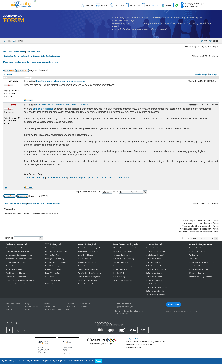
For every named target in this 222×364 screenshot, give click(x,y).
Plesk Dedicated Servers (16, 273)
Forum (9, 309)
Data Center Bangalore (156, 269)
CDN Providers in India (87, 262)
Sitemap (84, 306)
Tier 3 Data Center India (156, 284)
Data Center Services (50, 56)
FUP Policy (70, 304)
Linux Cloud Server (86, 255)
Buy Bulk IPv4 (118, 273)
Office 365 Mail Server (122, 251)
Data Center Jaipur (154, 273)
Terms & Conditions (52, 309)
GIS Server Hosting (196, 273)
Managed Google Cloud (199, 269)
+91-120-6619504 (192, 6)
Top (5, 100)
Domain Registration (197, 248)
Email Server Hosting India (125, 244)
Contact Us (85, 304)
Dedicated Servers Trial (16, 276)
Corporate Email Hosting (123, 258)
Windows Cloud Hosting (88, 251)
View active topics (34, 52)
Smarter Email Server (122, 255)
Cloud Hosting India (57, 177)
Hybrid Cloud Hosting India (89, 276)
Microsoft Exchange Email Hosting (127, 248)
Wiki (8, 306)
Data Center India (154, 244)
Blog (27, 304)
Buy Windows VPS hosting (56, 251)
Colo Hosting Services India (157, 248)
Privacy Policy (49, 306)
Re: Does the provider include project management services (63, 105)
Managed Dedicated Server (18, 251)
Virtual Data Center (154, 280)
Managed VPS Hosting (54, 258)
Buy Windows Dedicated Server (19, 258)
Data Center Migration (155, 291)
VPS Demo (49, 276)
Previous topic (201, 74)
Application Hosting (197, 251)
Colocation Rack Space (155, 251)
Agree (98, 361)
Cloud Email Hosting (121, 269)
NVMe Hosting (119, 276)
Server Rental (11, 266)
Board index (33, 56)
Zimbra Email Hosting (122, 262)
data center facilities (43, 108)
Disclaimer (70, 306)
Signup (155, 5)
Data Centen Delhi (153, 262)
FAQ (205, 40)
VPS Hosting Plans (52, 255)
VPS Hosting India (78, 177)
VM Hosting (193, 255)
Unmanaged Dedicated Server (19, 255)
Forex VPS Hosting (53, 273)
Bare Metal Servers (14, 269)
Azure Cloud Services (197, 266)
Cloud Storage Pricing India (89, 248)
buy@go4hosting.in (124, 306)
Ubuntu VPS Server (53, 269)
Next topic (213, 74)
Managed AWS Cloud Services (201, 262)
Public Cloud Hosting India (89, 269)
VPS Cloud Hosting (53, 280)
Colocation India (97, 177)
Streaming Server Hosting (89, 280)
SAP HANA (193, 258)
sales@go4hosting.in (194, 3)
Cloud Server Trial (85, 266)
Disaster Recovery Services (200, 276)
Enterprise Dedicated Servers (18, 284)
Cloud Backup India (86, 284)
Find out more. (86, 360)
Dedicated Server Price (16, 248)
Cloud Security (84, 258)
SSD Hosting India (52, 284)
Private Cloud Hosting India (89, 273)
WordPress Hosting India (123, 280)
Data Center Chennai (155, 276)
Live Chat (168, 5)
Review (47, 304)
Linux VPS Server (52, 248)
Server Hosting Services (200, 244)
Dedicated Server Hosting (15, 56)
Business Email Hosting (122, 266)
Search (214, 40)
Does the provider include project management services (30, 62)
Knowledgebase (13, 304)
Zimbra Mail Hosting (34, 177)
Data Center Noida (154, 266)
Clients (28, 309)
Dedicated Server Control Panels (20, 280)
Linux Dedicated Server (15, 262)
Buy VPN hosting (52, 266)
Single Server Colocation (156, 255)
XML (67, 309)
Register (19, 40)
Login (8, 40)
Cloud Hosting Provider (155, 294)
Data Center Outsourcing (156, 287)
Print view (8, 74)
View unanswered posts (14, 52)
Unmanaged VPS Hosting (56, 262)
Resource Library (32, 306)
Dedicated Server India (119, 177)
